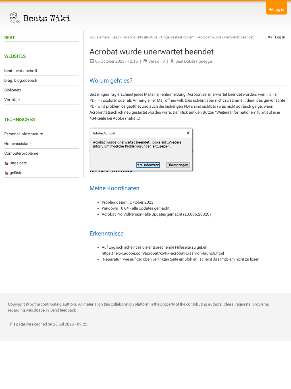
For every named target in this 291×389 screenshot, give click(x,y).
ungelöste (18, 163)
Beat (9, 37)
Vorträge (12, 99)
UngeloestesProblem (177, 37)
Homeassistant (17, 143)
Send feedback (63, 310)
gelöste (15, 172)
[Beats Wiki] (40, 17)
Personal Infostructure (23, 134)
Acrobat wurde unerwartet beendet (225, 37)
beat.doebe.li (20, 70)
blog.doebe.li (20, 80)
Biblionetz (12, 90)
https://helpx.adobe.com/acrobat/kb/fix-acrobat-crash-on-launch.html (163, 253)
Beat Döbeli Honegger (194, 61)
